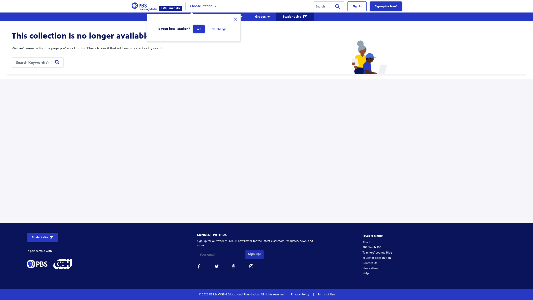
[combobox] (38, 63)
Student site (292, 17)
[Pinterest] (234, 267)
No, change (219, 29)
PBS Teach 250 (371, 247)
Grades (260, 17)
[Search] (337, 7)
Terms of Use (326, 294)
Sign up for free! (386, 6)
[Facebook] (199, 267)
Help (365, 273)
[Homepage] (145, 6)
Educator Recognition (376, 258)
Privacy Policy (300, 294)
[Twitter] (216, 267)
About (366, 242)
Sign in (357, 6)
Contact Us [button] (369, 263)
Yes (199, 29)
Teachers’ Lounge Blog (377, 252)
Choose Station (201, 6)
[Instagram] (251, 267)
